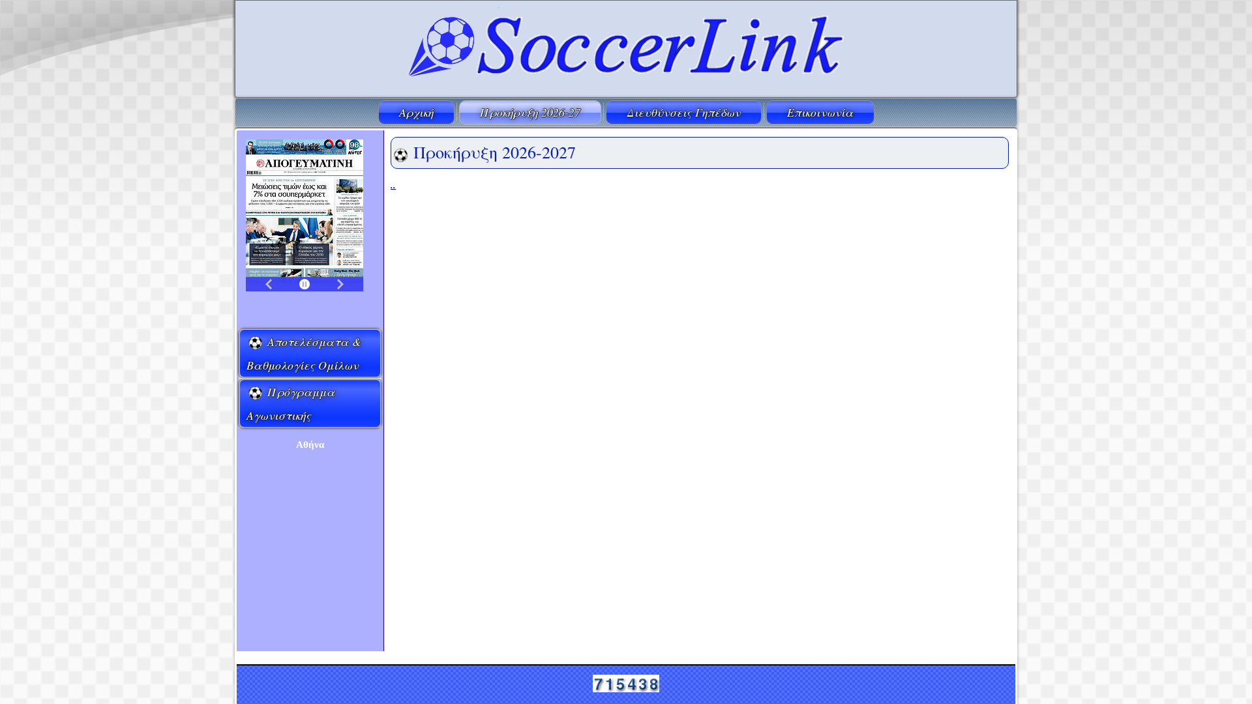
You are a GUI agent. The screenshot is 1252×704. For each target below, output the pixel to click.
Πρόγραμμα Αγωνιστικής (290, 403)
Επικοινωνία (820, 112)
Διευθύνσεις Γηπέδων (684, 112)
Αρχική (416, 112)
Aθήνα (310, 444)
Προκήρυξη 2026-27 (530, 112)
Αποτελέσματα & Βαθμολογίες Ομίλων (303, 353)
